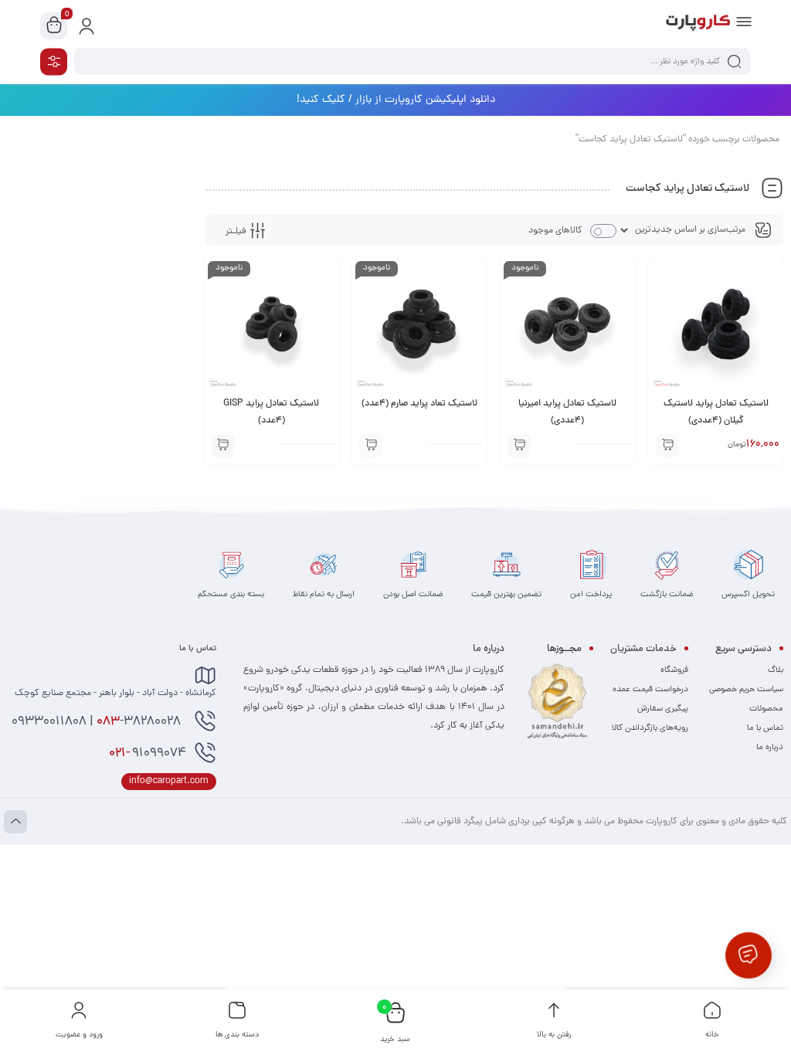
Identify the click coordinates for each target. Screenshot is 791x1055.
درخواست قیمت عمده (650, 690)
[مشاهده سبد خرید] (54, 26)
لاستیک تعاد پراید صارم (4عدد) (419, 404)
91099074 (147, 754)
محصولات (766, 709)
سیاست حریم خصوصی (746, 690)
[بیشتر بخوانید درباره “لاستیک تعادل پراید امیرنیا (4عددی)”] (519, 445)
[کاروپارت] (698, 25)
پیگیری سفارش (662, 709)
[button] (667, 445)
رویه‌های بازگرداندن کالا (650, 728)
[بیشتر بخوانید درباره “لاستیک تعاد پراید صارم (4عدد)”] (370, 445)
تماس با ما (765, 728)
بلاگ (775, 670)
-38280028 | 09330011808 (98, 722)
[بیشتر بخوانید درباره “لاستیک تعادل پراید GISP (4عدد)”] (223, 445)
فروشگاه (674, 670)
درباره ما (769, 747)
